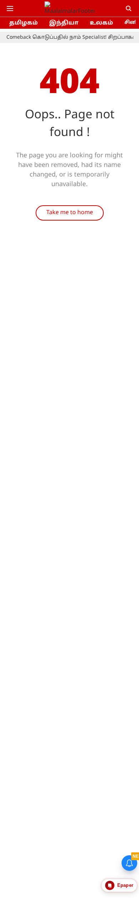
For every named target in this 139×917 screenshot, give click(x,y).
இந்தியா (63, 23)
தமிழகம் (23, 23)
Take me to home (69, 212)
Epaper (125, 885)
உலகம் (101, 23)
